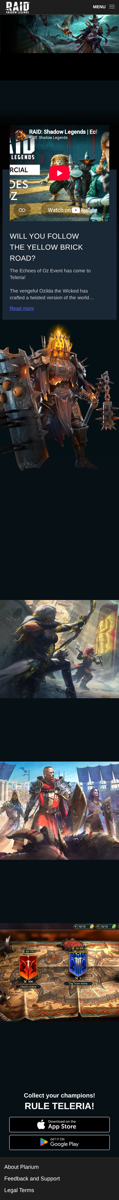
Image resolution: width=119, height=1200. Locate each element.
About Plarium (21, 1167)
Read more (22, 308)
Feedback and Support (32, 1179)
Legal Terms (19, 1190)
